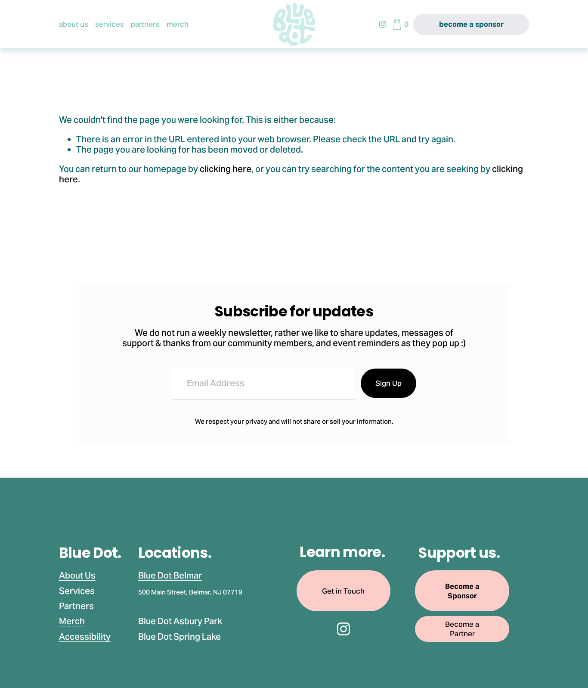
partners (145, 24)
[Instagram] (382, 24)
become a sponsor (471, 24)
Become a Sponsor (462, 591)
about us (73, 24)
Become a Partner (462, 628)
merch (178, 24)
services (109, 24)
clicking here (225, 169)
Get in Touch (343, 591)
